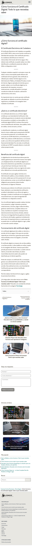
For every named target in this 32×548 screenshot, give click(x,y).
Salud (2, 530)
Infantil (3, 533)
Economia (3, 523)
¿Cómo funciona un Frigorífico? (6, 298)
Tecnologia (3, 535)
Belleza (3, 532)
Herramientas (4, 525)
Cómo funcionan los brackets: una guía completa (25, 298)
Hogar (2, 527)
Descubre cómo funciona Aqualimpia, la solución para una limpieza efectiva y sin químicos (15, 464)
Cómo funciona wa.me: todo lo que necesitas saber (14, 461)
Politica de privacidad (6, 542)
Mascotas (3, 529)
